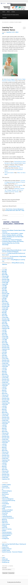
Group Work (5, 513)
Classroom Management (18, 209)
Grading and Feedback (7, 510)
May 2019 (4, 354)
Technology (5, 537)
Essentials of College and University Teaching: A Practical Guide (15, 182)
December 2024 (5, 293)
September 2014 (6, 441)
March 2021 (4, 335)
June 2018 (4, 369)
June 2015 (4, 426)
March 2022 (4, 323)
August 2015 (5, 423)
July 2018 (4, 368)
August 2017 (5, 385)
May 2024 (4, 300)
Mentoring (4, 519)
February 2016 (5, 414)
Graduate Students (6, 511)
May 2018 (4, 371)
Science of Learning (6, 529)
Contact (13, 11)
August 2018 (5, 366)
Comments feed (5, 560)
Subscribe (4, 17)
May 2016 (4, 409)
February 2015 (5, 433)
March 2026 (4, 274)
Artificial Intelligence (7, 491)
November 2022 (5, 319)
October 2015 (5, 420)
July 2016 (4, 406)
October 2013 (5, 458)
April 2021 (4, 333)
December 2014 (5, 436)
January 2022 (5, 325)
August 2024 (5, 296)
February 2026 (5, 276)
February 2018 (5, 376)
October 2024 (5, 295)
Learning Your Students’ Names (8, 28)
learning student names (10, 210)
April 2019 (4, 355)
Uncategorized (5, 538)
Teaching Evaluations (7, 533)
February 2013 (5, 471)
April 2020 (4, 341)
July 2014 (4, 444)
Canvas (4, 495)
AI (2, 489)
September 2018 (6, 365)
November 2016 (5, 400)
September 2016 (6, 403)
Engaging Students (6, 506)
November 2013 (5, 457)
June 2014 (4, 445)
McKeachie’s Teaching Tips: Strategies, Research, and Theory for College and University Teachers (14, 190)
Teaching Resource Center (20, 161)
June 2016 (4, 407)
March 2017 (4, 393)
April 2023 (4, 314)
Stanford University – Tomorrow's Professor (12, 552)
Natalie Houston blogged (9, 79)
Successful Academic (9, 172)
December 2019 (5, 346)
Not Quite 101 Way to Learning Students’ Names (15, 163)
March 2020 (4, 342)
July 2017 (4, 387)
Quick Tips (4, 527)
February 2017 (5, 395)
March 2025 (4, 292)
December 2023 (5, 304)
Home (3, 11)
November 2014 (5, 438)
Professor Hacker (11, 80)
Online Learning (6, 524)
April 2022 (4, 322)
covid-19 (4, 505)
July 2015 (4, 425)
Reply (22, 210)
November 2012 (5, 476)
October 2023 (5, 308)
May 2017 (4, 390)
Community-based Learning (8, 500)
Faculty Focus (5, 547)
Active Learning (5, 487)
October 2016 (5, 401)
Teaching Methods (6, 535)
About (8, 11)
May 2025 (4, 289)
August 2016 (5, 404)
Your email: (4, 567)
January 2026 (5, 277)
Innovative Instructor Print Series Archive (10, 14)
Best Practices (9, 209)
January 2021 (5, 336)
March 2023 (4, 315)
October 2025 (5, 282)
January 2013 (5, 472)
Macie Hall (18, 210)
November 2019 (5, 347)
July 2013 (4, 463)
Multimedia (4, 521)
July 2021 (4, 330)
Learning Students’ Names (14, 166)
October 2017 (5, 382)
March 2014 (4, 450)
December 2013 (5, 455)
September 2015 (6, 422)
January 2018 (5, 377)
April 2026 (4, 273)
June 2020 (4, 339)
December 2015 (5, 417)
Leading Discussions (7, 516)
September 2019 (6, 349)
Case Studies (5, 497)
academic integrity (6, 484)
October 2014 (5, 439)
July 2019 (4, 350)
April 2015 (4, 430)
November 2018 (5, 361)
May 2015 (4, 428)
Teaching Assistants (6, 532)
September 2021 (6, 328)
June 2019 (4, 352)
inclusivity (4, 514)
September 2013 (6, 460)
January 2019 (5, 358)
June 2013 (4, 464)
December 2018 (5, 360)
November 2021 (5, 327)
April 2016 (4, 411)
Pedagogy (4, 525)
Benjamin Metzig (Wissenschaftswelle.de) (11, 250)
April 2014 (4, 449)
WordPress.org (5, 562)
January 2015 (5, 434)
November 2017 (5, 381)
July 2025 (4, 285)
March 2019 (4, 357)
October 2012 (5, 477)
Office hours (5, 522)
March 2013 (4, 469)
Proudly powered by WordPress (14, 582)
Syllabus (4, 530)
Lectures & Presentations (8, 518)
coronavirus (5, 502)
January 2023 (5, 317)
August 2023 (5, 309)
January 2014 (5, 453)
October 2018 (5, 363)
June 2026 (4, 270)
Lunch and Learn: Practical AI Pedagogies (12, 239)
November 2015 (5, 419)
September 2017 (6, 384)
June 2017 (4, 388)
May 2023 (4, 312)
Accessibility (5, 486)
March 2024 (4, 301)
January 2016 (5, 415)
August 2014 (5, 442)
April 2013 (4, 468)
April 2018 (4, 373)
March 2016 (4, 412)
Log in (3, 557)
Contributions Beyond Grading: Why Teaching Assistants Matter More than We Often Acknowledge (12, 243)
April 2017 (4, 392)
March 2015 (4, 431)
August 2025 (5, 284)
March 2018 (4, 374)
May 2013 (4, 466)
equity (3, 508)
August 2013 (5, 461)
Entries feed (5, 559)
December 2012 (5, 474)
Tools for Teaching (18, 185)
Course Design (5, 503)
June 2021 (4, 331)
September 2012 (6, 479)
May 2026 (4, 271)
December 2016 (5, 398)
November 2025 (5, 281)
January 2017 (5, 396)
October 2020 (5, 338)
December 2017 (5, 379)
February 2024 (5, 303)
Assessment (5, 492)
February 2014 (5, 452)
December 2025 (5, 279)
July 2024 (4, 298)
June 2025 (4, 287)
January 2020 (5, 344)
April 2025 (4, 290)
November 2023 (5, 306)
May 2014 (4, 447)
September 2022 (6, 320)
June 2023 (4, 311)
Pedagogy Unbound (6, 548)
